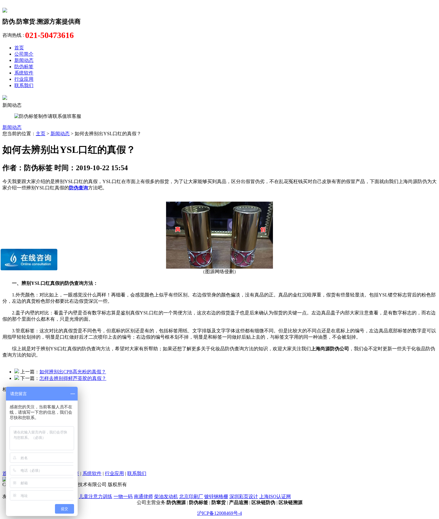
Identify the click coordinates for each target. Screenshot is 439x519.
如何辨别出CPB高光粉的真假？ (72, 371)
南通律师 (143, 496)
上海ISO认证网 (275, 496)
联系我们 (23, 85)
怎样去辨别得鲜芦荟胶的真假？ (72, 378)
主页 (40, 133)
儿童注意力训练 (95, 496)
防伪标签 (23, 66)
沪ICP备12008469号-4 (219, 513)
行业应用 (23, 79)
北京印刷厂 (191, 496)
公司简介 (23, 54)
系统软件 (23, 72)
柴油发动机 (166, 496)
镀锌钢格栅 (216, 496)
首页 (19, 47)
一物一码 (123, 496)
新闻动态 (23, 60)
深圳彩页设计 (243, 496)
